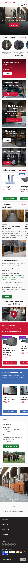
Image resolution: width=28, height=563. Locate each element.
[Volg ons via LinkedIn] (14, 544)
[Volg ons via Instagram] (6, 544)
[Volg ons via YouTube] (11, 544)
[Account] (22, 5)
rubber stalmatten (17, 277)
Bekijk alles (23, 37)
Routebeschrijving (11, 446)
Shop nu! (14, 25)
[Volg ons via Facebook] (3, 544)
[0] (25, 5)
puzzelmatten (12, 279)
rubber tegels (7, 277)
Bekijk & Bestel (10, 198)
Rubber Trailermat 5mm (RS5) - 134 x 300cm (10, 398)
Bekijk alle (23, 204)
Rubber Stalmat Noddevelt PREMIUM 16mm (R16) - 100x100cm (9, 351)
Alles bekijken (22, 170)
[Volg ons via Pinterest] (8, 544)
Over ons (6, 296)
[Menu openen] (2, 2)
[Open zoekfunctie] (19, 5)
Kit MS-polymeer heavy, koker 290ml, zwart (10, 187)
